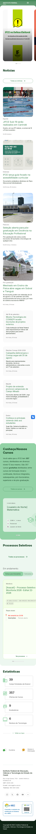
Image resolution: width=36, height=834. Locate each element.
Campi (32, 13)
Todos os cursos (18, 489)
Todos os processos (18, 556)
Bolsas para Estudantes (13, 574)
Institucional (33, 13)
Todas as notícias (18, 80)
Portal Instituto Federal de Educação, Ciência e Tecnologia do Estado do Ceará (12, 3)
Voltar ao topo (19, 733)
